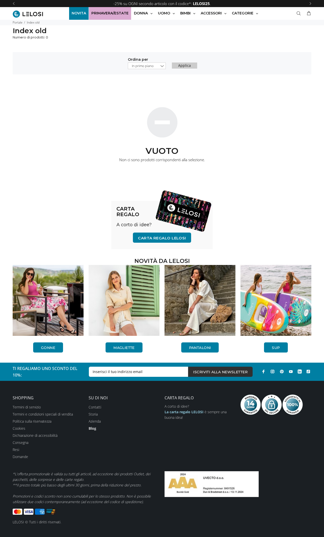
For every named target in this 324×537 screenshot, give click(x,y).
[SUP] (275, 300)
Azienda (95, 421)
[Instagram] (272, 371)
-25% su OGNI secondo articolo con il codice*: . (162, 3)
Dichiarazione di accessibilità (35, 435)
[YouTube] (291, 371)
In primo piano (143, 66)
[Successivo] (310, 3)
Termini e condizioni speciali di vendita (43, 414)
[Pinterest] (281, 371)
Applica (184, 65)
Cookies (19, 428)
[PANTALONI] (200, 300)
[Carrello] (307, 13)
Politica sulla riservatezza (32, 421)
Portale (18, 22)
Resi (16, 449)
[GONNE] (48, 300)
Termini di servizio (27, 407)
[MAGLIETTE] (124, 300)
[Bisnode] (212, 483)
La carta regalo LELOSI (184, 411)
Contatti (95, 407)
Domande (20, 456)
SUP (276, 347)
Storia (93, 414)
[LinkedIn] (300, 371)
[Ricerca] (299, 13)
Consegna (20, 442)
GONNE (48, 347)
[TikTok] (308, 371)
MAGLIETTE (124, 347)
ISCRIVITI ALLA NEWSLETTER (220, 372)
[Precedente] (13, 3)
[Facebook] (263, 371)
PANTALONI (200, 347)
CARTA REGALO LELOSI (162, 238)
